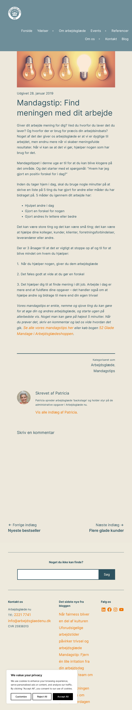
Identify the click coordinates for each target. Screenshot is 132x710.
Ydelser (42, 31)
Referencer (120, 31)
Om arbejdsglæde (72, 31)
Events (96, 31)
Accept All (62, 696)
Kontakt (111, 39)
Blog (125, 39)
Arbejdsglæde (102, 365)
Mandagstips (104, 371)
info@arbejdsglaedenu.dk (29, 621)
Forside (26, 31)
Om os (90, 39)
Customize (21, 696)
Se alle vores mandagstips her (48, 328)
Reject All (42, 696)
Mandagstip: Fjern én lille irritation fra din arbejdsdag (74, 661)
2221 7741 (22, 615)
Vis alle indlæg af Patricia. (56, 412)
